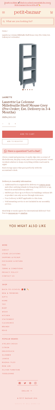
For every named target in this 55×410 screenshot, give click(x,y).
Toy (4, 304)
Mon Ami (6, 366)
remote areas (44, 185)
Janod (5, 359)
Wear (5, 312)
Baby (4, 308)
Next (49, 4)
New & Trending (10, 293)
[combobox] (29, 21)
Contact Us (8, 276)
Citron (5, 347)
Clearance (8, 323)
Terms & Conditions (12, 268)
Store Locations (11, 254)
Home (4, 31)
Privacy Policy (10, 272)
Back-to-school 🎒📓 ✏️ (15, 289)
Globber (6, 355)
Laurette (7, 97)
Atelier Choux (10, 344)
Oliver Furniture (11, 370)
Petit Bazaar (26, 398)
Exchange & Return (12, 261)
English (26, 391)
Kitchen (6, 315)
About (5, 250)
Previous (6, 4)
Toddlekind (8, 374)
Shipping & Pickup (11, 257)
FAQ (4, 265)
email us (23, 213)
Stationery (8, 319)
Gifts (5, 297)
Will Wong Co (33, 404)
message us (13, 213)
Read (4, 330)
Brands (6, 327)
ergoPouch (8, 351)
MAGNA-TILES (9, 362)
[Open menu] (6, 12)
